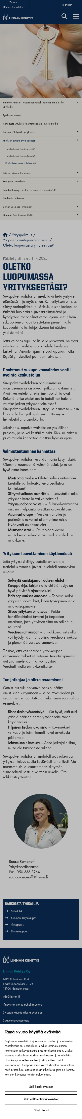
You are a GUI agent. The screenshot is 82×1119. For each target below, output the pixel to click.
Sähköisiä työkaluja (13, 198)
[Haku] (64, 16)
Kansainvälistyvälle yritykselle (18, 132)
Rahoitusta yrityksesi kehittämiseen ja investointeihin (31, 123)
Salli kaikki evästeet (41, 1087)
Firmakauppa (19, 931)
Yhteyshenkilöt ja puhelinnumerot (23, 1004)
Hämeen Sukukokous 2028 (18, 215)
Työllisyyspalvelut (12, 115)
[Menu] (76, 16)
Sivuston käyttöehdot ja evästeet (22, 1012)
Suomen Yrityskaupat (23, 918)
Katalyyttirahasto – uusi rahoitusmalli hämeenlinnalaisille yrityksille (33, 104)
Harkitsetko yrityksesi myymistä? (20, 149)
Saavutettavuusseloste (16, 1020)
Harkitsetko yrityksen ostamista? (20, 156)
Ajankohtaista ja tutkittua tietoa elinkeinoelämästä (29, 190)
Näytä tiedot (41, 1110)
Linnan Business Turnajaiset (17, 207)
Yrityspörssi (17, 924)
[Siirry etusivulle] (5, 235)
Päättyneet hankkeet (14, 181)
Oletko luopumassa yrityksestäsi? (20, 163)
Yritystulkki (17, 911)
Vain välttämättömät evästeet (41, 1099)
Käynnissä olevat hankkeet (17, 173)
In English (67, 4)
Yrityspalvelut (22, 235)
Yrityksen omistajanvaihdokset (19, 140)
